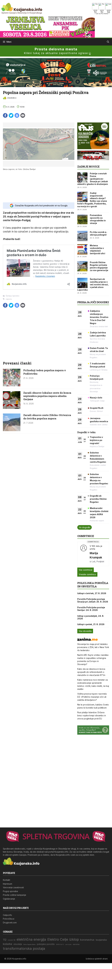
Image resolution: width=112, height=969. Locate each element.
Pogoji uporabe (10, 891)
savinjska (68, 944)
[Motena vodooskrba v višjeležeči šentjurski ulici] (82, 249)
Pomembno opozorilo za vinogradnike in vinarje (98, 219)
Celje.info (7, 915)
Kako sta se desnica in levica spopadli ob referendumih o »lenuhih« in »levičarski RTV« (91, 672)
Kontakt (6, 880)
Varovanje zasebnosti (13, 887)
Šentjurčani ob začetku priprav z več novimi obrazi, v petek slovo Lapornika (93, 284)
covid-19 (11, 940)
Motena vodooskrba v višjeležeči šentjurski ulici (97, 249)
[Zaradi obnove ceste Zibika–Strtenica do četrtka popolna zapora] (11, 430)
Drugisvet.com (10, 922)
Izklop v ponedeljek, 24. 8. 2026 (90, 617)
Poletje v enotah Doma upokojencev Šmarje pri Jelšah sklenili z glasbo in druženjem (92, 178)
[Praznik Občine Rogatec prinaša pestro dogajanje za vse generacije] (82, 266)
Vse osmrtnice (85, 570)
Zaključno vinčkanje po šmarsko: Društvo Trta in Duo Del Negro (99, 317)
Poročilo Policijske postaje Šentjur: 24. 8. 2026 (91, 608)
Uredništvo (11, 98)
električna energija (31, 939)
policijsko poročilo (46, 944)
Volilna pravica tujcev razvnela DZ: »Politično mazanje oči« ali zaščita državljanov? (92, 696)
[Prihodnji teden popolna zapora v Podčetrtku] (11, 385)
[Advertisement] (38, 186)
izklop (74, 939)
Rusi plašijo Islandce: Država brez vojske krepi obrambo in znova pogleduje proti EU (91, 715)
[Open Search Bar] (108, 42)
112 (4, 939)
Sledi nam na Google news (17, 115)
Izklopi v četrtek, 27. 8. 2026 (91, 593)
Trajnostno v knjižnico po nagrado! (96, 440)
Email (22, 115)
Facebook (5, 115)
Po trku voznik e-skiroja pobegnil (98, 233)
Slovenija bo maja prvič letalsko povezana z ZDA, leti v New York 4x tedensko (93, 647)
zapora (9, 299)
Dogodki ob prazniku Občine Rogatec (98, 499)
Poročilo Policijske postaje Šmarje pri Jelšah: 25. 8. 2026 (92, 600)
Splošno (15, 296)
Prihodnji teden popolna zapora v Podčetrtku (44, 372)
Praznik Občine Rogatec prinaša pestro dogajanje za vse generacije (99, 266)
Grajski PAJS (96, 408)
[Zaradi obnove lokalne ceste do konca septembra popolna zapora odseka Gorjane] (11, 407)
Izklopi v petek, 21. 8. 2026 (90, 624)
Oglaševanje (9, 898)
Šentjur (9, 296)
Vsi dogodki (84, 527)
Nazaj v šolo (96, 397)
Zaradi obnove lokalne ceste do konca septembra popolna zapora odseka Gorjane (47, 396)
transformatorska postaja (24, 948)
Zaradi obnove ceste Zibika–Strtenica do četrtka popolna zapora (47, 416)
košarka (7, 944)
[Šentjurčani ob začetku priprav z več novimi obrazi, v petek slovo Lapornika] (82, 283)
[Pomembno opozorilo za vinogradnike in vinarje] (82, 219)
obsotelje (17, 944)
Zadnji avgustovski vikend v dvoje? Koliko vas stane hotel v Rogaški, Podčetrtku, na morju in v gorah (92, 200)
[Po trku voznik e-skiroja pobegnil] (82, 236)
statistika (76, 944)
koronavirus (87, 939)
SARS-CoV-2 (60, 944)
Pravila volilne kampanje (14, 895)
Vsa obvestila (85, 631)
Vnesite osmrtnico (87, 574)
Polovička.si (8, 918)
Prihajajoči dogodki (93, 302)
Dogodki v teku (86, 432)
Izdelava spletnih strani (97, 958)
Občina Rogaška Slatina (29, 944)
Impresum (7, 884)
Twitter (11, 115)
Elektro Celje (57, 939)
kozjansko (101, 939)
